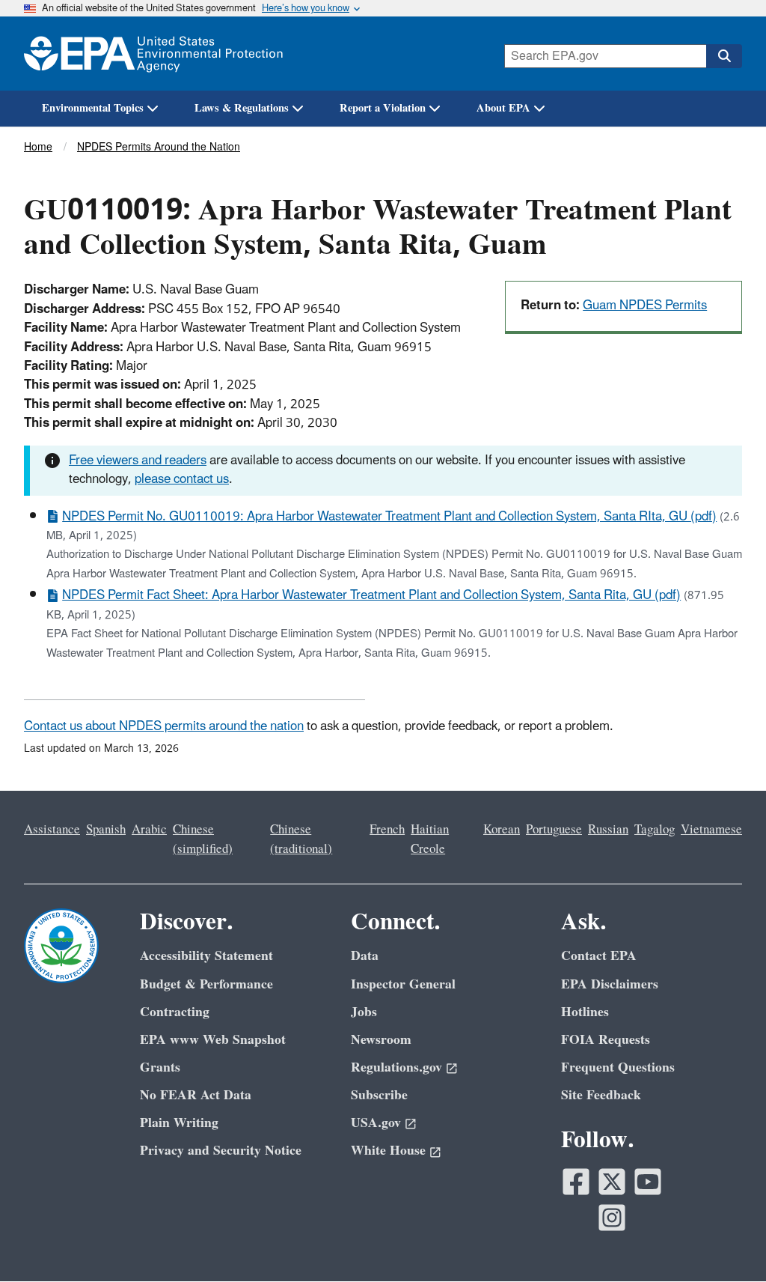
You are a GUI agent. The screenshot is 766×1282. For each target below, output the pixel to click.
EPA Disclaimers (609, 984)
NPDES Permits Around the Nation (158, 147)
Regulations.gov (396, 1067)
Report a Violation (383, 108)
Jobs (364, 1012)
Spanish (106, 829)
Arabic (149, 829)
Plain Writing (179, 1123)
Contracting (174, 1012)
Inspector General (403, 984)
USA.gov (376, 1123)
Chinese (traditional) (301, 839)
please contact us (182, 479)
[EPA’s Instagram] (612, 1218)
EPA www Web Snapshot (213, 1040)
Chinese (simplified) (203, 839)
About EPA (503, 108)
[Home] (153, 53)
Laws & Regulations (241, 108)
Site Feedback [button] (601, 1095)
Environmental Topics (93, 108)
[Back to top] (725, 1241)
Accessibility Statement (206, 956)
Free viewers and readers (137, 460)
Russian (608, 829)
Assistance (52, 829)
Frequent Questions (618, 1067)
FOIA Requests (605, 1040)
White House (388, 1150)
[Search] (724, 56)
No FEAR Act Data (195, 1095)
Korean (501, 829)
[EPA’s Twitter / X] (612, 1182)
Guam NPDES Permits (645, 305)
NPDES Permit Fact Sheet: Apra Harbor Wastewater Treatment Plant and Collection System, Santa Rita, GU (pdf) (371, 595)
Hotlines (585, 1012)
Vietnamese (711, 829)
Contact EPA (599, 956)
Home (38, 147)
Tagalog (654, 829)
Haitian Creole (430, 839)
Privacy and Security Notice (220, 1150)
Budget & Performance (206, 984)
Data (365, 956)
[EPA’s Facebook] (576, 1182)
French (387, 829)
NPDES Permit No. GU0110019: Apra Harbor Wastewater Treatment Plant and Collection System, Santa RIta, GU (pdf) (389, 516)
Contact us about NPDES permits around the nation (164, 726)
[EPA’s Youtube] (648, 1182)
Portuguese (554, 829)
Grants (160, 1067)
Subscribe (379, 1095)
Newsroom (381, 1040)
